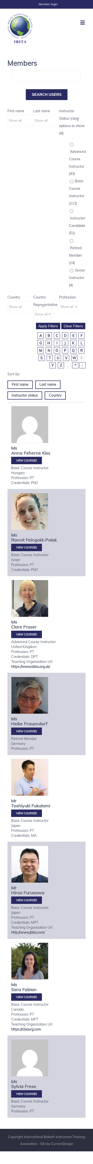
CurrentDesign (62, 1144)
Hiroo (16, 892)
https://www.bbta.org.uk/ (30, 666)
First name (15, 111)
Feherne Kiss (37, 453)
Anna (17, 453)
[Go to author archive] (29, 424)
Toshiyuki (20, 806)
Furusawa (34, 892)
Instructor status (25, 395)
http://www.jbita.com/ (28, 932)
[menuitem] (48, 4)
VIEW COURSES (26, 460)
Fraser (30, 627)
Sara (16, 989)
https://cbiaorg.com (26, 1029)
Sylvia (17, 1086)
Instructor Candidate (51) (77, 225)
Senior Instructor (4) (77, 277)
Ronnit (18, 540)
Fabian (29, 989)
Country (13, 297)
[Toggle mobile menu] (83, 22)
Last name (41, 111)
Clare (16, 627)
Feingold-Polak (41, 540)
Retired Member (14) (75, 255)
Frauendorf (35, 724)
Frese (30, 1086)
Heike (17, 724)
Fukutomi (40, 806)
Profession (67, 297)
